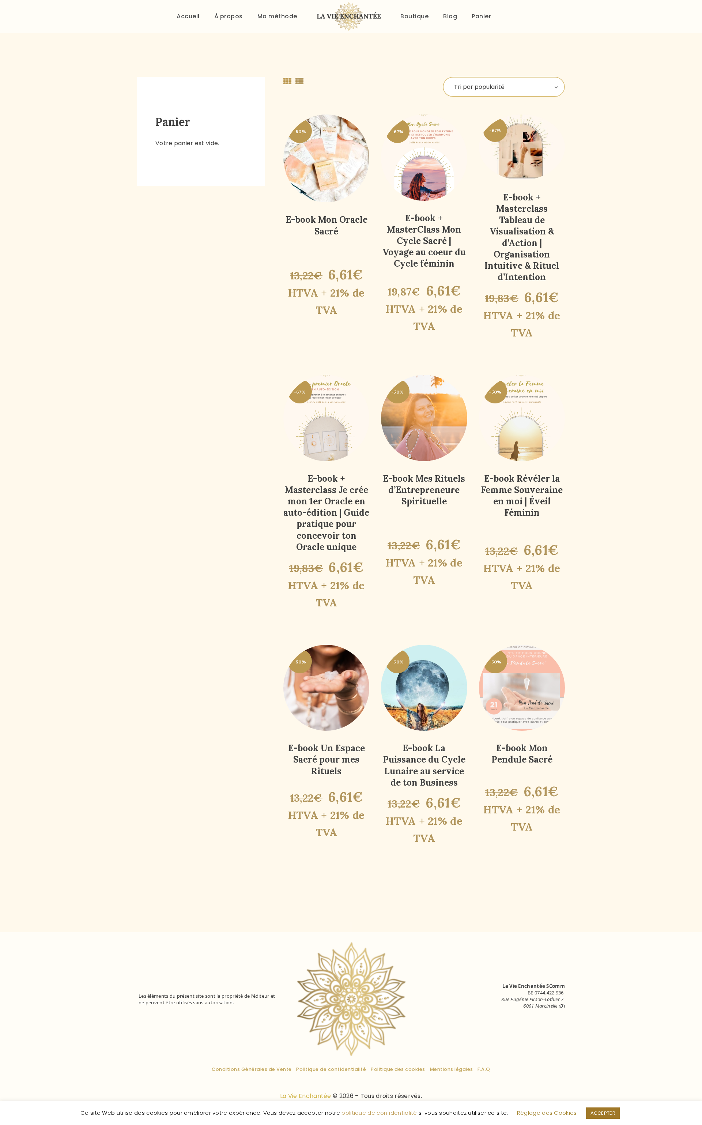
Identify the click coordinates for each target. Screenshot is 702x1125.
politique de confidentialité (379, 1113)
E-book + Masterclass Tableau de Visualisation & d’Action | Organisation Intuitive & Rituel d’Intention (521, 237)
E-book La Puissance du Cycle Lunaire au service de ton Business (424, 765)
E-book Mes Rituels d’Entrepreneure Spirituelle (424, 490)
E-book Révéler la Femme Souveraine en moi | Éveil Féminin (522, 496)
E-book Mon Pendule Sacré (521, 753)
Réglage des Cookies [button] (547, 1113)
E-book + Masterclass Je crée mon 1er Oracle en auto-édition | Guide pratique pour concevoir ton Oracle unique (326, 513)
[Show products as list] (299, 81)
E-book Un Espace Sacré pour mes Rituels (326, 759)
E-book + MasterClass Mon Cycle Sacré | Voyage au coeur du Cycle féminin (424, 241)
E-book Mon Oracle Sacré (326, 225)
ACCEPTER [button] (602, 1113)
